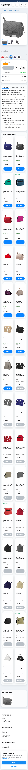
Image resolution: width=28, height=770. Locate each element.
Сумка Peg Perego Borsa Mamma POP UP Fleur (20, 228)
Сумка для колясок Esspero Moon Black (7, 558)
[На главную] (5, 4)
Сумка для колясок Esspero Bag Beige (20, 265)
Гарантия (4, 732)
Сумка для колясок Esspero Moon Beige (20, 594)
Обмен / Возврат (6, 735)
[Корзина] (21, 5)
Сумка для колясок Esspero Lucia (11, 10)
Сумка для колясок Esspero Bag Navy (7, 155)
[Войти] (17, 5)
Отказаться (14, 766)
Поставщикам (5, 747)
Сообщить (8, 67)
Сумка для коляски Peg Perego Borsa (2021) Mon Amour (20, 302)
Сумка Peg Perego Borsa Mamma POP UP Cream (7, 484)
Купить (8, 168)
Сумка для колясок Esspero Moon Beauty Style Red (7, 265)
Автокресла (5, 720)
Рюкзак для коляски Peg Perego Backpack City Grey (7, 375)
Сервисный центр (6, 737)
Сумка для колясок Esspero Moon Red (20, 521)
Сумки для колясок (19, 8)
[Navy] (15, 57)
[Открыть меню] (25, 5)
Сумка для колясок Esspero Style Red (7, 448)
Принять (14, 762)
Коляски (4, 718)
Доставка (4, 731)
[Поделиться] (24, 67)
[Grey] (11, 57)
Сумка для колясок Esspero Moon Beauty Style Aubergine (7, 302)
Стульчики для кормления (8, 722)
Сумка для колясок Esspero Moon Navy (7, 594)
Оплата (4, 733)
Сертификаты (5, 736)
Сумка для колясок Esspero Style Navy (20, 411)
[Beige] (7, 57)
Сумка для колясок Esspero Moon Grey (20, 558)
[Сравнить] (20, 67)
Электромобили (6, 721)
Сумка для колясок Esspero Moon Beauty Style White (7, 667)
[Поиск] (13, 5)
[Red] (2, 57)
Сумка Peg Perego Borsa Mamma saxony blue (20, 192)
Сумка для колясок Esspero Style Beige (7, 338)
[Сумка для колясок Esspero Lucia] (8, 700)
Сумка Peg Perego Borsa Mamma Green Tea (20, 631)
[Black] (19, 57)
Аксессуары (10, 8)
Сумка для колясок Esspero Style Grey (7, 411)
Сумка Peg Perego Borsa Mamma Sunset (7, 521)
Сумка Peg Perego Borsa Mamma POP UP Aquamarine (7, 192)
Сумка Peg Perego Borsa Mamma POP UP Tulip (20, 448)
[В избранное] (16, 67)
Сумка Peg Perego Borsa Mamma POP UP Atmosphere (20, 484)
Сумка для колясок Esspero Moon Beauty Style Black (20, 667)
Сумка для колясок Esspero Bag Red (7, 228)
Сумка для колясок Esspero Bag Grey (20, 155)
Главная (4, 8)
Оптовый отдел (6, 746)
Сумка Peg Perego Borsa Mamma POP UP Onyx (7, 631)
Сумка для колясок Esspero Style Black (20, 375)
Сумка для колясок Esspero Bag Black (20, 338)
